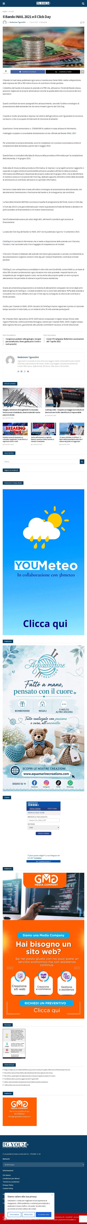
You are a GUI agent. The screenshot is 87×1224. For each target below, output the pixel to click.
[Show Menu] (4, 3)
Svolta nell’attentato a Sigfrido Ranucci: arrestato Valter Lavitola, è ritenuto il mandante (42, 439)
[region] (29, 1206)
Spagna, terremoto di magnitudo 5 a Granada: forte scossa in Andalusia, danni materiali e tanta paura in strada (21, 412)
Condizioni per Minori (11, 1178)
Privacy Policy (8, 1185)
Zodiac (23, 1058)
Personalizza (14, 1214)
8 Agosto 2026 (65, 444)
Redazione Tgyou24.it (17, 22)
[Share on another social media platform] (82, 72)
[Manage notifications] (5, 1219)
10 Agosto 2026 (9, 444)
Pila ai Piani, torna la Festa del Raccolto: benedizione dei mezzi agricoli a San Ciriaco (28, 1073)
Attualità (11, 11)
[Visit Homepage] (43, 3)
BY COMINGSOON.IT (43, 861)
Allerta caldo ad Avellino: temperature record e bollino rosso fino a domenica (26, 1082)
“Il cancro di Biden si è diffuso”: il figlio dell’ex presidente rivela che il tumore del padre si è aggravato (70, 439)
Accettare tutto (43, 1214)
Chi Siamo (7, 1175)
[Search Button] (83, 3)
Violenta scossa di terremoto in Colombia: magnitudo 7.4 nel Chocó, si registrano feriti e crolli (15, 439)
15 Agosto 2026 (9, 418)
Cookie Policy (8, 1188)
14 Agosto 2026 (51, 415)
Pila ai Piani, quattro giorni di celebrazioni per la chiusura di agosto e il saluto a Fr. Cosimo (29, 1076)
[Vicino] (52, 1194)
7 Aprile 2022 (33, 22)
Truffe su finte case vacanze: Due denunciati (17, 1085)
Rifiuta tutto (28, 1214)
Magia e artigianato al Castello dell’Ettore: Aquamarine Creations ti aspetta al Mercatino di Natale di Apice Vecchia (37, 1070)
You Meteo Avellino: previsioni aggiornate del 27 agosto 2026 (21, 1079)
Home (5, 11)
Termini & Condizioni (11, 1182)
